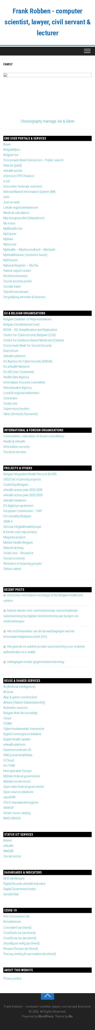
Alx (70, 1016)
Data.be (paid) (12, 165)
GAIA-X (8, 521)
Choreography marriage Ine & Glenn (47, 121)
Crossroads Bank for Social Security (27, 346)
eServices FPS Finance (18, 176)
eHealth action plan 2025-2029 (22, 495)
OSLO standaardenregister (21, 802)
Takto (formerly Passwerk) (20, 414)
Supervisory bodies (16, 409)
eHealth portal (12, 171)
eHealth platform (14, 356)
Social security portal (17, 281)
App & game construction (20, 697)
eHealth (8, 846)
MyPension (10, 260)
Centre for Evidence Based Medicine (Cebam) (33, 340)
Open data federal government (23, 787)
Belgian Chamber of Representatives (27, 319)
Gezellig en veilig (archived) (21, 943)
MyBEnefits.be (12, 229)
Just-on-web (11, 202)
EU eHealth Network (16, 367)
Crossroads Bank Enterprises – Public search (33, 160)
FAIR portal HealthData (17, 755)
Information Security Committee (24, 382)
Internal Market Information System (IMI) (29, 192)
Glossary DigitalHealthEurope (22, 527)
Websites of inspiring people (22, 564)
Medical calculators (16, 213)
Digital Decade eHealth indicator (24, 884)
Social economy (14, 558)
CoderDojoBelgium (15, 485)
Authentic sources (15, 708)
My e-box (9, 223)
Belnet (7, 840)
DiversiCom (10, 351)
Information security (16, 447)
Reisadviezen (12, 922)
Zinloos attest (12, 569)
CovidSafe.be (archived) (19, 933)
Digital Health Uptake (16, 739)
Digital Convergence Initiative (22, 734)
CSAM (7, 723)
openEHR (9, 797)
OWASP (8, 808)
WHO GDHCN (11, 818)
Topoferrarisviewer (16, 292)
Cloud (7, 718)
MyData (8, 239)
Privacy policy (12, 978)
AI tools (8, 692)
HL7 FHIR (9, 766)
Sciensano (10, 398)
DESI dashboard (13, 878)
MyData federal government (21, 776)
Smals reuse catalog (16, 813)
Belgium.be (10, 155)
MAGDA (8, 851)
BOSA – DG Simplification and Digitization (30, 330)
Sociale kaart (12, 286)
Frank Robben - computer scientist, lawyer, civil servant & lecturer (47, 22)
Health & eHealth (14, 441)
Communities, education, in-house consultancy (33, 436)
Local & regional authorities (21, 393)
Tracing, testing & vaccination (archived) (29, 954)
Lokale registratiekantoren (20, 208)
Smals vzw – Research (18, 553)
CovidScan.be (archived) (19, 938)
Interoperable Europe (17, 771)
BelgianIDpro (11, 150)
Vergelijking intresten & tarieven (24, 297)
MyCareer (9, 234)
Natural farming (13, 548)
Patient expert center (17, 271)
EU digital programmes (18, 506)
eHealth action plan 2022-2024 (22, 490)
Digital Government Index (19, 889)
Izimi (6, 197)
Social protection (14, 452)
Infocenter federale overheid (22, 186)
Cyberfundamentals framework (23, 729)
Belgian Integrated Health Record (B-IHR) (30, 474)
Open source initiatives (18, 792)
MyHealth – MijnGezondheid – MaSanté (29, 250)
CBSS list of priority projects (22, 479)
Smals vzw (10, 403)
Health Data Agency (16, 377)
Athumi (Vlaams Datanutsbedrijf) (24, 702)
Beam (7, 144)
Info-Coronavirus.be (16, 916)
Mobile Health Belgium (18, 543)
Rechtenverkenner (15, 276)
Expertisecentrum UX (17, 750)
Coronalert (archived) (17, 928)
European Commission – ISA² (22, 511)
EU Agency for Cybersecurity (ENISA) (27, 361)
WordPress (45, 1016)
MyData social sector (17, 781)
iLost (6, 181)
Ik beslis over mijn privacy (20, 532)
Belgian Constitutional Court (21, 324)
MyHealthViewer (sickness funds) (25, 255)
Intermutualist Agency (17, 388)
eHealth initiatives (14, 500)
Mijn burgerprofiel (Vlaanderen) (23, 218)
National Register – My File (20, 265)
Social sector (12, 856)
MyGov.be (9, 244)
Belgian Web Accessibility (20, 713)
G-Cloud (8, 760)
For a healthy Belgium (17, 516)
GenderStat (11, 894)
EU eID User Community (18, 372)
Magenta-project (14, 537)
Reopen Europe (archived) (20, 949)
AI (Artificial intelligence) (19, 687)
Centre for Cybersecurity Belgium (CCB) (29, 335)
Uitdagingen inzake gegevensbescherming (35, 662)
